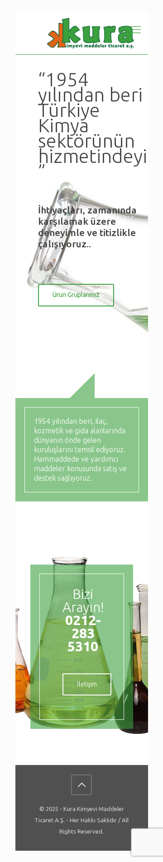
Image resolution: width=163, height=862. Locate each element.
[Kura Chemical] (90, 33)
